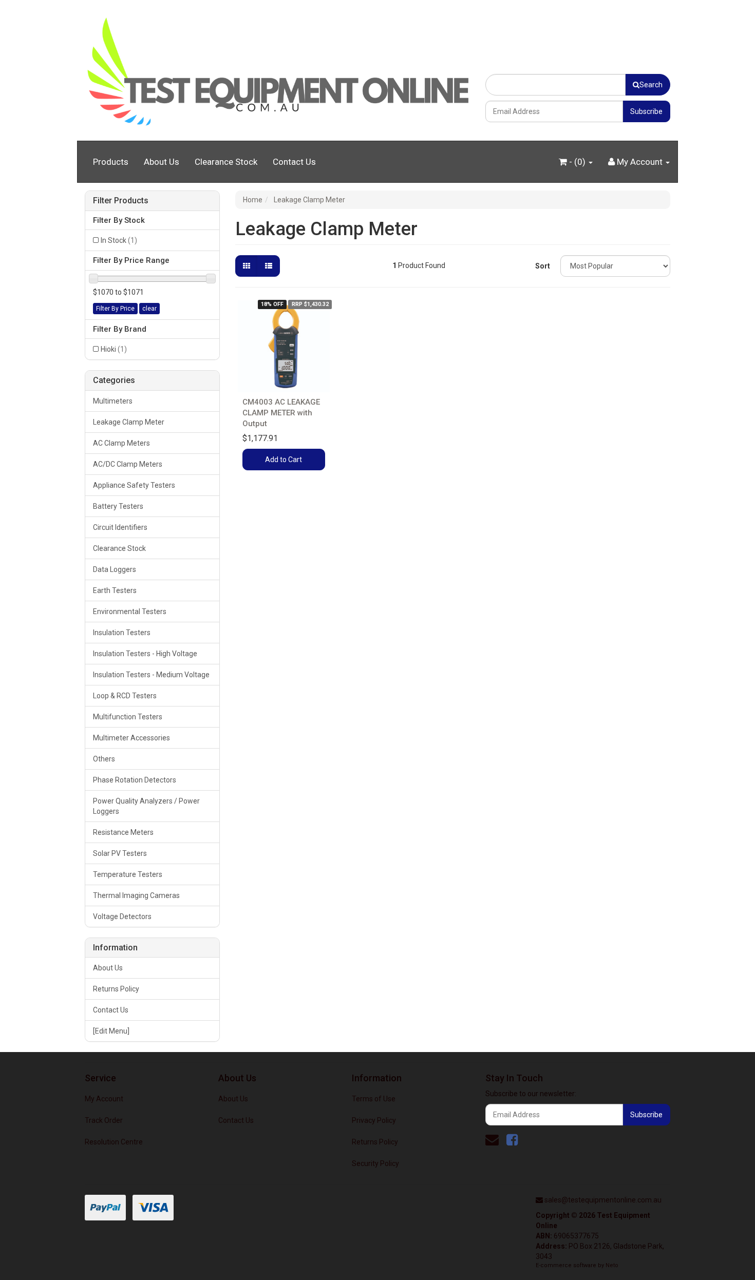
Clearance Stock (226, 162)
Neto (612, 1265)
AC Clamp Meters (121, 443)
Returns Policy (116, 989)
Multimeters (113, 401)
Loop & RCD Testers (125, 696)
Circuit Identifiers (120, 527)
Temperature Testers (127, 874)
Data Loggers (114, 569)
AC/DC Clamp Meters (127, 464)
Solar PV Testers (120, 853)
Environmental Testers (129, 611)
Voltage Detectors (122, 916)
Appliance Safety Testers (134, 485)
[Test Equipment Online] (277, 70)
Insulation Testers (121, 632)
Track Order (104, 1120)
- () (577, 162)
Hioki (114, 349)
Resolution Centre (114, 1142)
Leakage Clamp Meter (128, 422)
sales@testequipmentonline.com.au (603, 1200)
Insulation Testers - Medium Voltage (151, 675)
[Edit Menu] (111, 1031)
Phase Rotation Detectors (134, 780)
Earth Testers (115, 590)
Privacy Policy (374, 1120)
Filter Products (120, 200)
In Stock (119, 240)
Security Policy (375, 1163)
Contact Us (294, 162)
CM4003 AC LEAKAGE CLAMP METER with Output (281, 412)
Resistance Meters (123, 832)
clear (149, 308)
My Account (104, 1099)
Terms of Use (373, 1099)
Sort (542, 266)
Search (651, 85)
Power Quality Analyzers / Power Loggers (146, 806)
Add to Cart (283, 459)
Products (110, 162)
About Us (161, 162)
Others (104, 759)
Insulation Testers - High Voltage (145, 653)
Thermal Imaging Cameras (136, 895)
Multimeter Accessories (131, 738)
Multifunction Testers (127, 717)
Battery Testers (118, 506)
